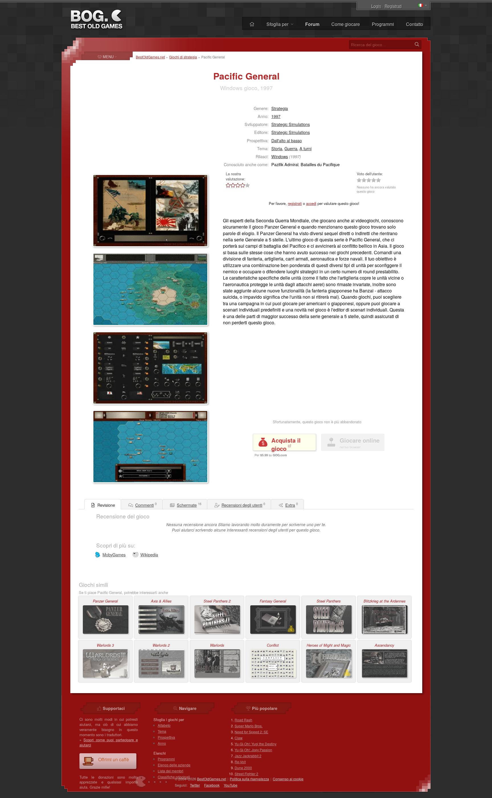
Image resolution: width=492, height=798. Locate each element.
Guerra (290, 148)
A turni (305, 148)
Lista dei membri (170, 770)
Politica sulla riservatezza (249, 778)
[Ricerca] (417, 44)
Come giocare (345, 24)
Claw (239, 737)
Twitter (195, 785)
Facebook (212, 785)
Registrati (393, 6)
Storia (276, 148)
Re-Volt (240, 761)
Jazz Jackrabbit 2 (248, 755)
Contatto (414, 24)
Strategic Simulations (290, 124)
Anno (162, 743)
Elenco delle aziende (174, 764)
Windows (279, 156)
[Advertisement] (128, 135)
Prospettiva (166, 737)
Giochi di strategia (183, 56)
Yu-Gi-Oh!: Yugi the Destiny (255, 743)
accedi (311, 203)
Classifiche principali (174, 776)
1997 (275, 116)
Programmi (383, 24)
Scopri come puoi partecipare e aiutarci (108, 742)
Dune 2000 (243, 767)
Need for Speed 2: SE (251, 731)
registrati (295, 203)
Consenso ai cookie (288, 778)
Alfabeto (164, 725)
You (230, 785)
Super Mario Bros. (249, 725)
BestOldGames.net (150, 56)
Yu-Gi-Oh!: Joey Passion (253, 749)
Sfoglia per (278, 24)
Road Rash (243, 719)
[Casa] (252, 24)
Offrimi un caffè (113, 759)
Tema (162, 731)
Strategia (279, 108)
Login (376, 6)
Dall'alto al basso (286, 140)
